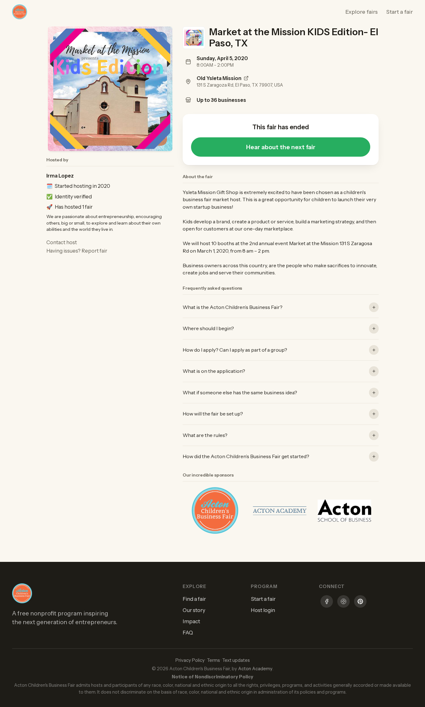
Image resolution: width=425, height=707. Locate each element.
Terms (213, 660)
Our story (194, 610)
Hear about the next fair (280, 147)
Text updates (236, 660)
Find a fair (194, 599)
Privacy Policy (190, 660)
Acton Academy (255, 668)
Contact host (61, 242)
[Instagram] (343, 602)
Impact (191, 621)
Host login (263, 610)
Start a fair (399, 11)
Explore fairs (361, 11)
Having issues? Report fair (76, 251)
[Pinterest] (360, 602)
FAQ (188, 632)
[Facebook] (327, 602)
